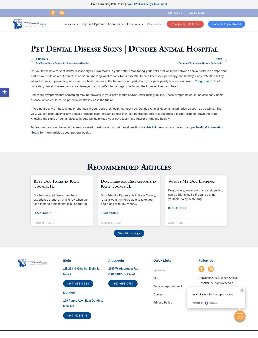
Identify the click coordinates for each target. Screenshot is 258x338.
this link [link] (151, 127)
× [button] (242, 290)
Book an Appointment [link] (167, 286)
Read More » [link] (42, 213)
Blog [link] (156, 278)
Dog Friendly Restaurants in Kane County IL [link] (129, 184)
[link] (4, 92)
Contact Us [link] (175, 12)
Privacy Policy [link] (162, 302)
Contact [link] (158, 294)
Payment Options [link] (93, 24)
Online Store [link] (197, 12)
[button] (240, 316)
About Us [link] (114, 24)
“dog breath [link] (203, 81)
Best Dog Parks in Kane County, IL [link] (56, 184)
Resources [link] (154, 24)
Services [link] (69, 24)
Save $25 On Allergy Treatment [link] (146, 4)
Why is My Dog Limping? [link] (192, 181)
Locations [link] (133, 24)
